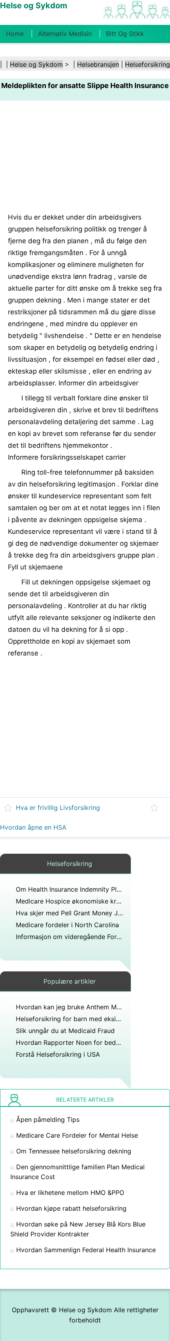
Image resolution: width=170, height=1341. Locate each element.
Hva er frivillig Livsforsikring (58, 807)
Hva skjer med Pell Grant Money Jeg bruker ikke (88, 913)
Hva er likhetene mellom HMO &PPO (70, 1192)
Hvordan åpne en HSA (33, 827)
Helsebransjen (98, 64)
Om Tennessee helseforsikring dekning (73, 1151)
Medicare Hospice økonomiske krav (69, 901)
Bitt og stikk (125, 34)
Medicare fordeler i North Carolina (67, 925)
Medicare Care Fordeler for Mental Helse (77, 1135)
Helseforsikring (147, 64)
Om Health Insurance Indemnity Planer (73, 889)
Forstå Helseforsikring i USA (58, 1054)
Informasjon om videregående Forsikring (76, 937)
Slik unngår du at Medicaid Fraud (65, 1031)
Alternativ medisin (65, 34)
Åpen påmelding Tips (47, 1119)
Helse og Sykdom (36, 64)
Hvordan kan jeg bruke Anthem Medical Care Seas (91, 1007)
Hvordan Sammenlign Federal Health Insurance (86, 1250)
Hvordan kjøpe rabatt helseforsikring (71, 1208)
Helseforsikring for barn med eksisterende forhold (91, 1019)
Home (15, 34)
